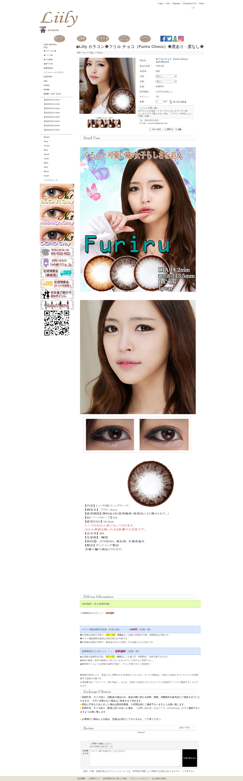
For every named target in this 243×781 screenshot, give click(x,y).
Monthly (46, 89)
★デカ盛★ (48, 59)
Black (46, 171)
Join (168, 3)
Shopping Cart (189, 3)
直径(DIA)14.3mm (52, 113)
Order (201, 3)
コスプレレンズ (51, 180)
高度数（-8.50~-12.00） (52, 94)
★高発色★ (48, 68)
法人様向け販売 (159, 778)
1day (45, 81)
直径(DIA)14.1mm (52, 104)
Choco (47, 146)
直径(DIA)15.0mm (52, 130)
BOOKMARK (53, 30)
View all (141, 732)
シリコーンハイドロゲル (53, 72)
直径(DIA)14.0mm (52, 100)
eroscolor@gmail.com (157, 123)
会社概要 (81, 778)
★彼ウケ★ (48, 64)
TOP (79, 53)
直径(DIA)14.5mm (52, 121)
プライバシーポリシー (140, 778)
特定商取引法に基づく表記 (115, 778)
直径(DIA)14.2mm (52, 108)
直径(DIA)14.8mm (52, 125)
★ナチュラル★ (49, 51)
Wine (46, 163)
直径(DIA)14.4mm (52, 117)
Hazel (46, 176)
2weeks (46, 85)
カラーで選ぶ (89, 53)
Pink (46, 167)
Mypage (176, 3)
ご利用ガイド (94, 778)
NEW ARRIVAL (50, 44)
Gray (46, 141)
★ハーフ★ (48, 55)
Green (46, 154)
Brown (47, 137)
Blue (46, 150)
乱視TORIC (47, 77)
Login (160, 3)
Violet (46, 158)
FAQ (45, 47)
